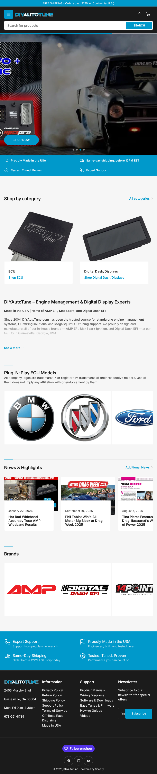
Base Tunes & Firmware (97, 705)
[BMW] (31, 417)
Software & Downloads (96, 700)
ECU (11, 271)
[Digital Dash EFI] (84, 590)
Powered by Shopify (92, 769)
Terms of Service (54, 710)
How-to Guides (91, 710)
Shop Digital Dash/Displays (104, 277)
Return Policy (52, 695)
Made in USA (51, 725)
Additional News (138, 467)
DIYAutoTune (70, 769)
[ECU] (40, 244)
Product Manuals (92, 690)
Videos (85, 716)
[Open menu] (8, 14)
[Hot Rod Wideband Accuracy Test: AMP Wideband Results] (31, 494)
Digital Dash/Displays (101, 271)
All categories (139, 198)
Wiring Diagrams (92, 695)
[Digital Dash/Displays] (116, 244)
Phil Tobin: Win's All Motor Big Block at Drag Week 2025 (84, 521)
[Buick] (84, 417)
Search (139, 25)
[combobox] (78, 25)
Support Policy (53, 705)
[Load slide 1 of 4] (73, 150)
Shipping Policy (53, 700)
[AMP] (31, 589)
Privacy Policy (52, 690)
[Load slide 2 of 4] (76, 150)
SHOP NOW (21, 140)
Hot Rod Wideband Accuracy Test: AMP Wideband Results (24, 521)
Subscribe (139, 713)
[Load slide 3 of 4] (80, 150)
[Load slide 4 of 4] (83, 150)
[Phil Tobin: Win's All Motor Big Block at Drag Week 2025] (88, 496)
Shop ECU (15, 277)
